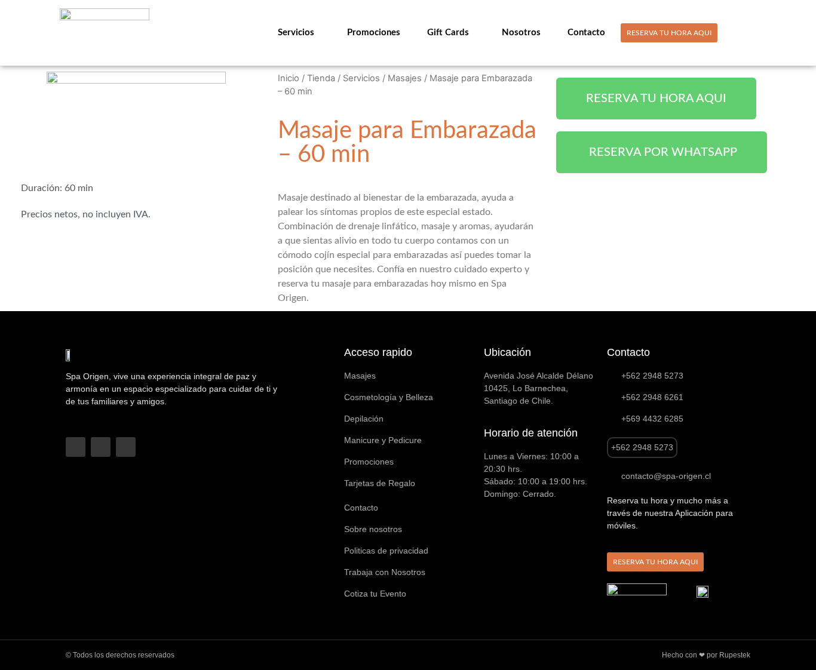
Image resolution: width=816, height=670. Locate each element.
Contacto (586, 32)
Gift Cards (448, 32)
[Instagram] (101, 447)
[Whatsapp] (126, 447)
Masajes (405, 78)
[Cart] (751, 32)
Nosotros (521, 32)
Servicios (296, 32)
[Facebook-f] (75, 447)
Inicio (288, 78)
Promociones (373, 32)
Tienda (321, 78)
